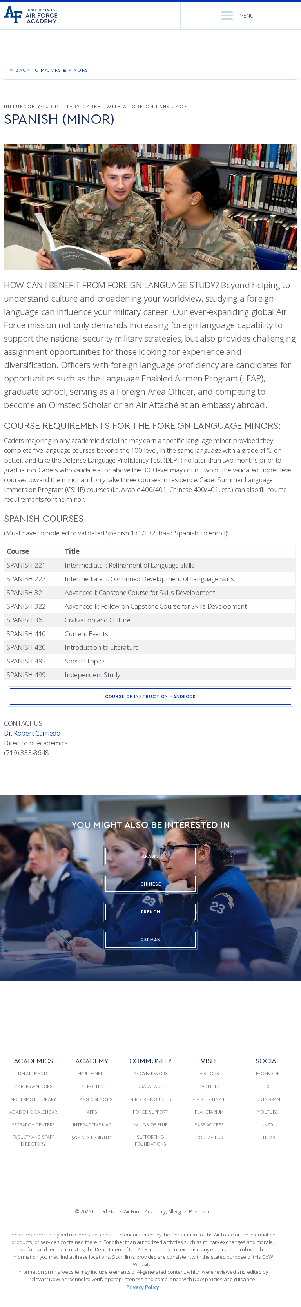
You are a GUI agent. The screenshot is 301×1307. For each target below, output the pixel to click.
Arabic (150, 856)
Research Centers (33, 1124)
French (150, 911)
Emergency (91, 1086)
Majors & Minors (33, 1086)
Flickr (268, 1137)
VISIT (209, 1060)
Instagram (267, 1099)
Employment (92, 1073)
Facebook (268, 1073)
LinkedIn (267, 1124)
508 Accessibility (91, 1137)
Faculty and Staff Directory (33, 1140)
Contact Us (209, 1137)
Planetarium (209, 1111)
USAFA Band (150, 1086)
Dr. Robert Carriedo (32, 733)
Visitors (209, 1073)
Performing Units (150, 1099)
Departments (33, 1073)
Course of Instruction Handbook (150, 696)
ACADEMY (91, 1060)
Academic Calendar (33, 1111)
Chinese (150, 883)
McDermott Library (33, 1099)
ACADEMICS (33, 1060)
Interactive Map (92, 1124)
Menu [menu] (246, 15)
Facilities (209, 1086)
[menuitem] (33, 1107)
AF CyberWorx (150, 1073)
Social (267, 1060)
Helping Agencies (91, 1099)
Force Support (150, 1111)
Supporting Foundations (150, 1140)
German (150, 939)
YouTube (267, 1111)
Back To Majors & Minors (51, 69)
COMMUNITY (150, 1060)
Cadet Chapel (209, 1099)
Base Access (209, 1124)
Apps (92, 1111)
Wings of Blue (150, 1124)
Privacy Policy (142, 1287)
